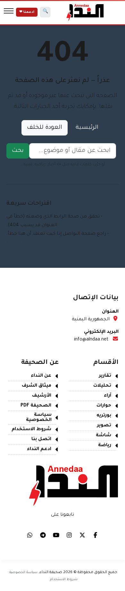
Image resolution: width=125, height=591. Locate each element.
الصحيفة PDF (36, 405)
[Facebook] (95, 535)
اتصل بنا (15, 242)
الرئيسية (87, 128)
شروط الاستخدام (31, 429)
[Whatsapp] (30, 535)
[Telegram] (43, 535)
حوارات (103, 405)
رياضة (104, 445)
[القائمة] (8, 12)
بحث (18, 151)
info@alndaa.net (91, 339)
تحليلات (102, 386)
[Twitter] (82, 535)
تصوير (104, 425)
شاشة (103, 435)
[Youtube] (56, 535)
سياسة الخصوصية (39, 418)
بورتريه (103, 415)
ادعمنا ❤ (26, 12)
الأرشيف (41, 395)
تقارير (105, 376)
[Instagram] (69, 535)
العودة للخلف (44, 128)
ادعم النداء (39, 449)
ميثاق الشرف (36, 386)
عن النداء (41, 376)
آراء (107, 395)
